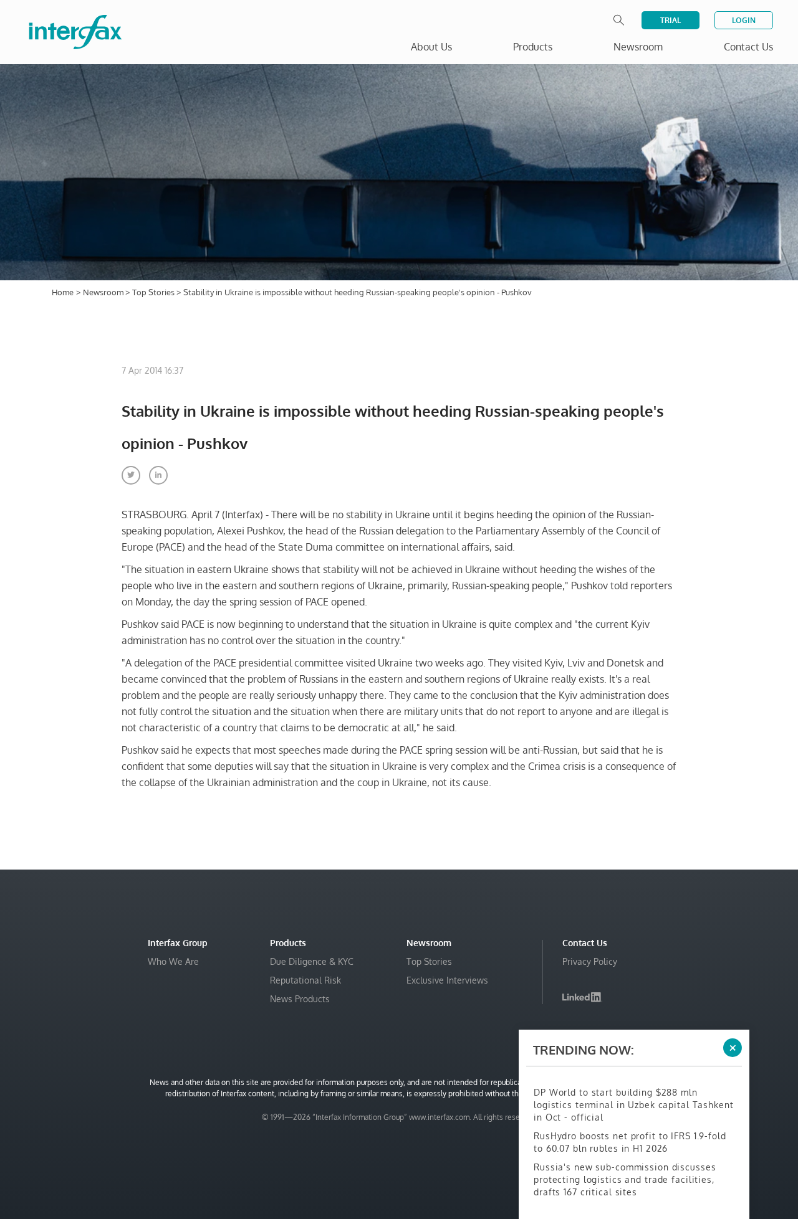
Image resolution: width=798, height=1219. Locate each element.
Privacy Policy (589, 961)
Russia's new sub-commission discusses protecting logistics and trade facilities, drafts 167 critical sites (625, 1179)
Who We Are (173, 961)
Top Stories (154, 292)
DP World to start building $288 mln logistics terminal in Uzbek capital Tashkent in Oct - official (634, 1104)
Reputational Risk (305, 980)
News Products (300, 999)
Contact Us (748, 46)
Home (63, 292)
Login (744, 20)
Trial (670, 20)
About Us (431, 46)
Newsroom (104, 292)
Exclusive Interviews (447, 980)
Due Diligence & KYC (311, 961)
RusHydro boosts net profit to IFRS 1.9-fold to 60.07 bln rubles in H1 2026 (630, 1142)
